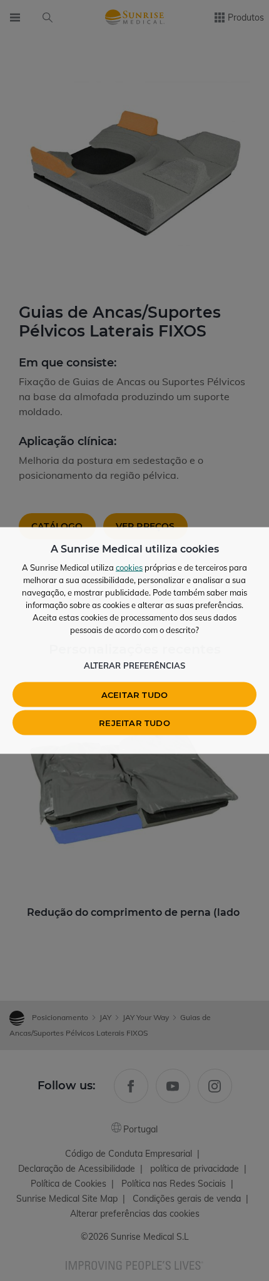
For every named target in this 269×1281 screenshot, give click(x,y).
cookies (129, 567)
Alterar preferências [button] (134, 665)
